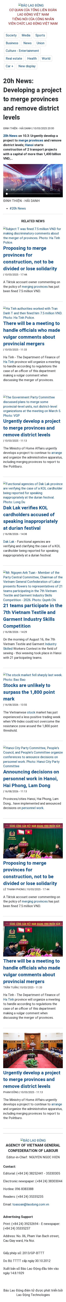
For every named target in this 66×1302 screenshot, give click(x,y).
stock (31, 712)
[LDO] (33, 236)
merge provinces (31, 140)
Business (12, 43)
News (27, 43)
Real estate (14, 58)
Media (26, 35)
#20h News (18, 208)
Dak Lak (8, 542)
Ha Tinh (8, 362)
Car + (9, 66)
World (46, 58)
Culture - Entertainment (22, 51)
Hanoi (29, 145)
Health (32, 58)
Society (11, 35)
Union (40, 43)
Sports (40, 35)
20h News (10, 136)
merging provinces (35, 287)
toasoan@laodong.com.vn (30, 1204)
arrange (56, 453)
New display (26, 66)
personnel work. (33, 808)
